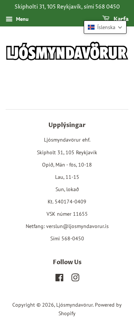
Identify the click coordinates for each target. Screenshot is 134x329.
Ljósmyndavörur (74, 304)
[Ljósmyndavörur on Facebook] (59, 279)
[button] (105, 27)
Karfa (120, 19)
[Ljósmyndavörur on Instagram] (75, 279)
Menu (22, 19)
